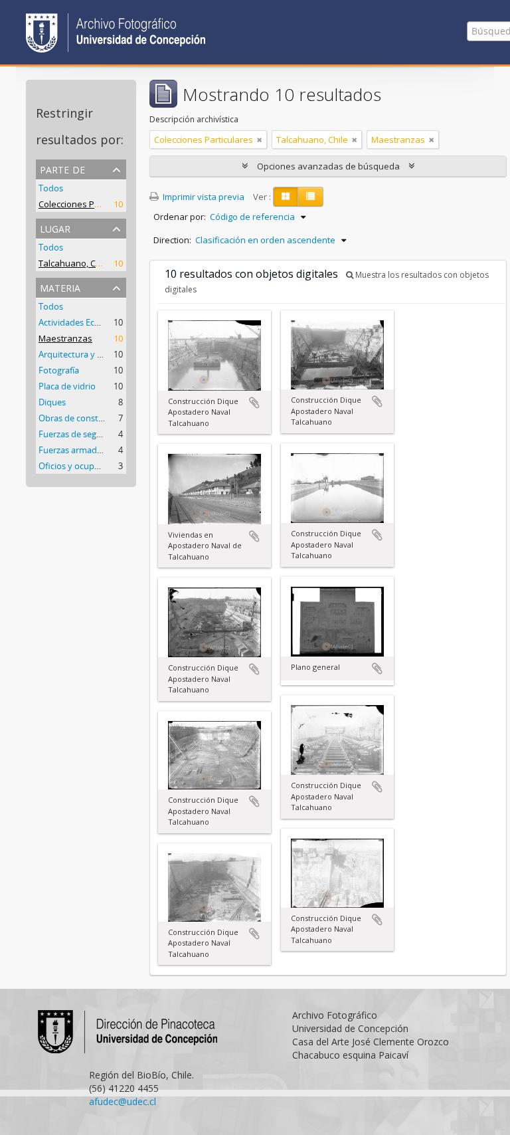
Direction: (172, 240)
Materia (60, 287)
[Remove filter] (259, 139)
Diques (52, 402)
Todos (51, 188)
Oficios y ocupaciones (81, 466)
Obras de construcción (83, 418)
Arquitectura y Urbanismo (90, 354)
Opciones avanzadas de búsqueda (328, 166)
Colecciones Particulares (88, 204)
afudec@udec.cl (122, 1101)
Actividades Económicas (86, 322)
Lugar (55, 228)
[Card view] (285, 197)
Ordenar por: (179, 217)
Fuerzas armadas (72, 450)
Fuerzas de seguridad (80, 434)
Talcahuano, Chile (74, 263)
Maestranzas (65, 338)
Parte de (62, 168)
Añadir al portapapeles (254, 402)
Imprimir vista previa (202, 197)
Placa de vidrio (67, 386)
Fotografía (59, 370)
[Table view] (310, 197)
